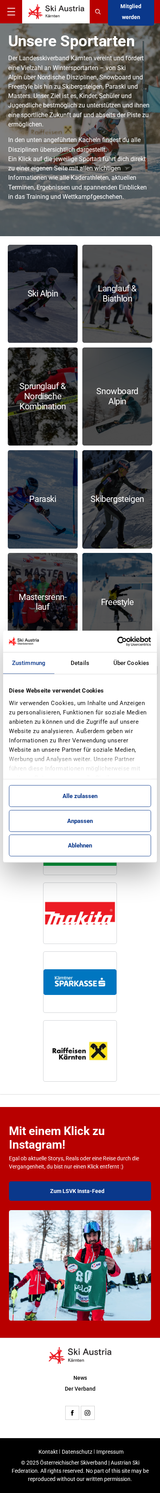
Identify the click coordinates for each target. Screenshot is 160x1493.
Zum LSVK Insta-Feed (77, 1191)
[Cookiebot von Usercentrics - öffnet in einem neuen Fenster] (117, 641)
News (80, 1378)
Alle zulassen (80, 796)
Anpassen (80, 820)
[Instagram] (88, 1413)
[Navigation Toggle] (11, 11)
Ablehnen (80, 845)
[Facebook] (72, 1413)
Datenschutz (77, 1452)
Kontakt (48, 1452)
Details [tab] (80, 663)
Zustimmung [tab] (28, 663)
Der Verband (80, 1389)
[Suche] (99, 11)
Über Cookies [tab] (131, 663)
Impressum (109, 1452)
